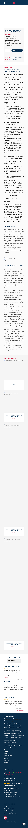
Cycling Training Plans (16, 57)
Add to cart (17, 50)
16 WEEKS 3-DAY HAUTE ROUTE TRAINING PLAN (14, 644)
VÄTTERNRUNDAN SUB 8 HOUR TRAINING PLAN (14, 416)
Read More (6, 677)
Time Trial (15, 59)
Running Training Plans (10, 792)
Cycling (10, 59)
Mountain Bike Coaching (10, 814)
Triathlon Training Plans (10, 791)
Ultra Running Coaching (10, 812)
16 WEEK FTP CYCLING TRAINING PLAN (14, 383)
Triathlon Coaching (9, 806)
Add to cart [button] (22, 361)
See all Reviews (20, 710)
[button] (14, 661)
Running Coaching (9, 808)
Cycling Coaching (8, 810)
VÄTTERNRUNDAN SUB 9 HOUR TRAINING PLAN (14, 530)
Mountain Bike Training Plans (12, 796)
